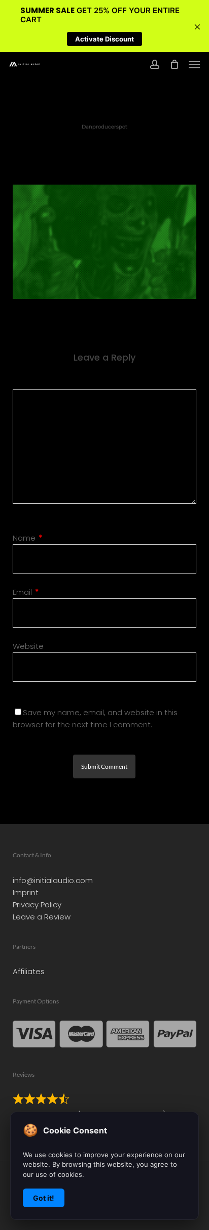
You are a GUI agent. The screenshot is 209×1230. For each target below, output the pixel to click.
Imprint (26, 892)
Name (28, 538)
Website (28, 646)
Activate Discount (104, 39)
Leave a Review (42, 916)
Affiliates (29, 971)
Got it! (43, 1198)
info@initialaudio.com (53, 880)
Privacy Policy (37, 904)
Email (26, 592)
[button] (194, 64)
